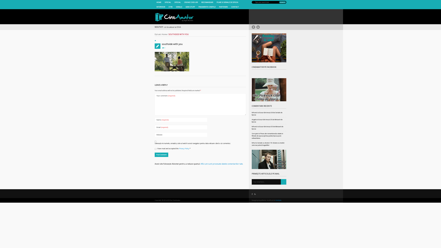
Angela (254, 119)
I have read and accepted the (174, 148)
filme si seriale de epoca (227, 2)
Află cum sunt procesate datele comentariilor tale (222, 164)
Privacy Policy (184, 148)
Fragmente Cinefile (207, 7)
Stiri (170, 7)
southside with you (172, 44)
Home (158, 2)
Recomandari (207, 2)
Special (168, 2)
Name (162, 120)
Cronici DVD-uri (191, 2)
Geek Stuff (190, 7)
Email (162, 127)
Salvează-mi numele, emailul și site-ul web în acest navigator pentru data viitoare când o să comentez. (193, 143)
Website (159, 135)
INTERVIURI (160, 7)
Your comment (165, 96)
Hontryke (278, 200)
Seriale (179, 7)
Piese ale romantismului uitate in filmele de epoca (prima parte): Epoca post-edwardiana (267, 135)
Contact (235, 7)
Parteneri (223, 7)
